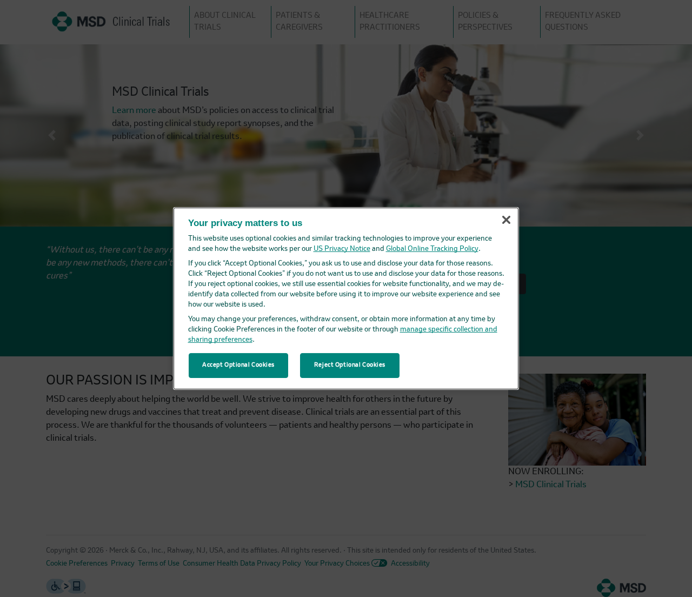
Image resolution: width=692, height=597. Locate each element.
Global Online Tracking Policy (432, 249)
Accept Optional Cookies (238, 365)
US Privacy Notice (342, 249)
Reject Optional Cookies (349, 365)
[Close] (506, 220)
